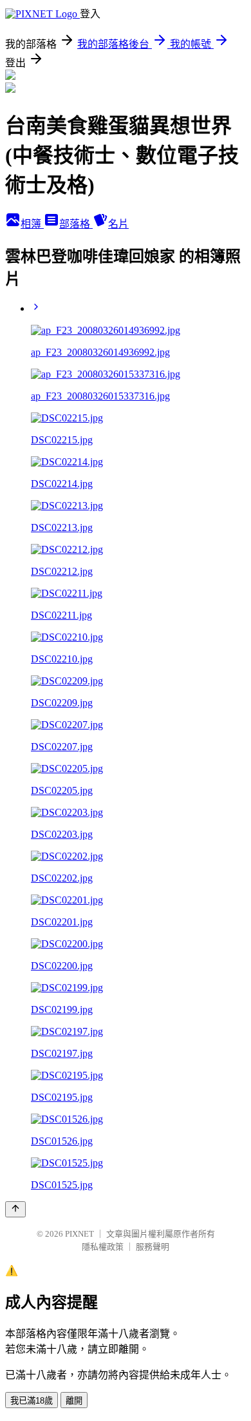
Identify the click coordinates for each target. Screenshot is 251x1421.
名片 (118, 223)
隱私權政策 (103, 1247)
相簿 (32, 223)
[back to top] (15, 1209)
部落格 (76, 223)
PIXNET (79, 1234)
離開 (74, 1401)
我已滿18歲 (31, 1401)
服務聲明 (152, 1247)
